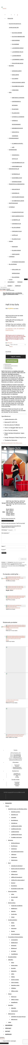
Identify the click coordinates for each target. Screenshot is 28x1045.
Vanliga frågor (17, 774)
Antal (7, 351)
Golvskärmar (15, 44)
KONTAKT (10, 285)
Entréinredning (13, 149)
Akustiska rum (15, 36)
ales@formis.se (18, 757)
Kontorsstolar (19, 212)
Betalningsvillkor (17, 767)
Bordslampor (15, 74)
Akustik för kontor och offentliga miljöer (17, 809)
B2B (17, 776)
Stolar (14, 212)
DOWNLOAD (23, 559)
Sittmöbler (12, 207)
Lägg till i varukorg (15, 356)
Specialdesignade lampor (18, 82)
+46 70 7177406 (17, 756)
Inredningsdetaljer (14, 168)
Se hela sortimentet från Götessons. (12, 443)
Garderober (15, 166)
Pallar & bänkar (16, 227)
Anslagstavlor (16, 189)
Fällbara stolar (16, 239)
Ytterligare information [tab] (11, 365)
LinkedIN (17, 783)
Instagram (17, 784)
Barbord (14, 128)
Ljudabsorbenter (16, 55)
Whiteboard (21, 197)
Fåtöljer (18, 219)
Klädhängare (15, 162)
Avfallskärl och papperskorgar (18, 1016)
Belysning (11, 65)
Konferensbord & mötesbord (18, 868)
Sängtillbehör (15, 254)
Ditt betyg (4, 530)
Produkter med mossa (17, 63)
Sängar (11, 241)
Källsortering (15, 277)
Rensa (10, 346)
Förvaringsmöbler (14, 138)
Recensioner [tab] (8, 367)
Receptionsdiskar (13, 203)
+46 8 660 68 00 (17, 755)
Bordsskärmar (16, 40)
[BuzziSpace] (5, 626)
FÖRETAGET (19, 281)
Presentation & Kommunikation (16, 184)
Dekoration (15, 177)
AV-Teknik (14, 200)
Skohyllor (21, 162)
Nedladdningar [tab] (8, 368)
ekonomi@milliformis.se (15, 759)
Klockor (20, 177)
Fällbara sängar (16, 250)
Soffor (14, 219)
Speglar (18, 174)
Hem (1, 290)
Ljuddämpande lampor (18, 59)
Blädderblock (15, 193)
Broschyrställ (19, 143)
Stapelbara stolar (17, 231)
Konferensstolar (16, 223)
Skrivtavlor (15, 197)
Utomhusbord (21, 261)
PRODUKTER (10, 18)
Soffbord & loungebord (18, 116)
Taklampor (14, 86)
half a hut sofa (22, 564)
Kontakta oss (17, 773)
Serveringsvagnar (16, 181)
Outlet (10, 279)
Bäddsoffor (20, 216)
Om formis (17, 764)
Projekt (17, 777)
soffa (14, 565)
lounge (3, 565)
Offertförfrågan (12, 361)
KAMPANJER (18, 285)
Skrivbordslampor (17, 71)
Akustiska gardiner (17, 32)
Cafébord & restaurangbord (17, 880)
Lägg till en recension (7, 520)
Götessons (4, 567)
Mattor (14, 174)
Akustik (17, 564)
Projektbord (15, 109)
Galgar (20, 166)
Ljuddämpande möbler (17, 48)
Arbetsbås (22, 36)
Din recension (5, 533)
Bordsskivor (19, 128)
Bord (10, 92)
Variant (7, 345)
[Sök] (14, 14)
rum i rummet (8, 565)
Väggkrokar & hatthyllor (16, 905)
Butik (4, 290)
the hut (17, 565)
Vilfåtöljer (15, 235)
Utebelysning (15, 90)
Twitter (17, 785)
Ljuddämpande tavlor (17, 51)
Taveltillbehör (20, 200)
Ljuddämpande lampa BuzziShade (14, 736)
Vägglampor (20, 86)
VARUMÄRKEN (11, 281)
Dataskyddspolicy (17, 768)
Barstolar (14, 216)
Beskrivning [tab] (7, 364)
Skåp (13, 147)
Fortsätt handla (4, 1043)
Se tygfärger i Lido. (11, 328)
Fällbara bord (15, 113)
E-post (3, 549)
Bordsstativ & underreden (17, 888)
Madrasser (15, 246)
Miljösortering (13, 264)
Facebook (17, 782)
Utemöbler (11, 256)
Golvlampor (15, 78)
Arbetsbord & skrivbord (18, 97)
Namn (3, 546)
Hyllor (13, 143)
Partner (17, 766)
